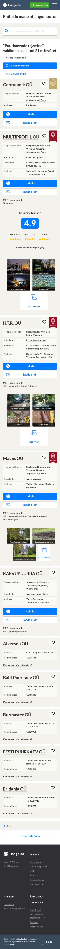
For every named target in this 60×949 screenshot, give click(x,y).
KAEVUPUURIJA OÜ (22, 573)
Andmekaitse (36, 884)
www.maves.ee (33, 479)
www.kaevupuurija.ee (37, 594)
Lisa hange (9, 904)
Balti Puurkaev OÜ (21, 677)
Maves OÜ (13, 458)
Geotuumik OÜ (17, 84)
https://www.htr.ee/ (36, 340)
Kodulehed (35, 910)
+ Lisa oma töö (39, 4)
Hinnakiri (34, 875)
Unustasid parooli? (39, 866)
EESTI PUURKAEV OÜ (24, 751)
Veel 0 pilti (34, 442)
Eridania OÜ (15, 788)
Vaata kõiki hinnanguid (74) (30, 247)
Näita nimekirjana (19, 65)
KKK (32, 871)
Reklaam (34, 922)
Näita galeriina (17, 73)
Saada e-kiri (30, 122)
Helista (30, 114)
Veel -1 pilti (44, 557)
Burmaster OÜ (17, 714)
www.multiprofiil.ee (36, 157)
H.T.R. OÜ (12, 323)
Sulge (49, 941)
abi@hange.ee (11, 865)
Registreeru (36, 862)
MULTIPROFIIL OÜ (21, 136)
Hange (12, 5)
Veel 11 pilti (34, 306)
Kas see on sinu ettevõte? (17, 665)
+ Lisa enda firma (30, 836)
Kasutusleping (37, 880)
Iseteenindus (36, 926)
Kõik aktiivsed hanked (14, 908)
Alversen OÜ (15, 643)
